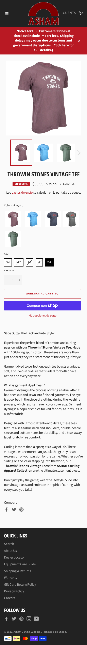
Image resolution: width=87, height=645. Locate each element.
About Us (10, 550)
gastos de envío (22, 192)
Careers (9, 598)
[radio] (13, 219)
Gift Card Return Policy (20, 584)
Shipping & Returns (17, 571)
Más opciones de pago (42, 316)
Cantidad (9, 270)
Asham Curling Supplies (27, 632)
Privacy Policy (14, 591)
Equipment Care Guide (20, 564)
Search (9, 544)
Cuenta (69, 13)
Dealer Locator (14, 557)
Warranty (10, 577)
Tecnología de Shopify (54, 632)
